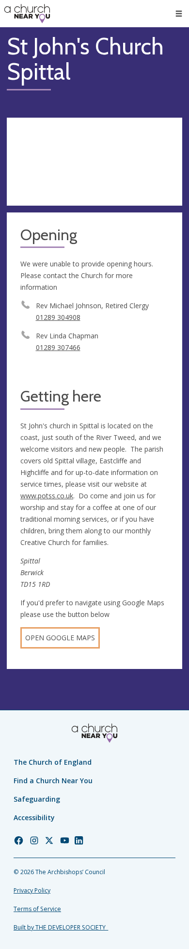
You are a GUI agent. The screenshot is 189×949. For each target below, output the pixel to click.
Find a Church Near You (53, 780)
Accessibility (34, 817)
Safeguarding (37, 799)
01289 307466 (58, 347)
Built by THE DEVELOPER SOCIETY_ (61, 927)
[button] (179, 13)
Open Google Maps (60, 637)
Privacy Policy (32, 890)
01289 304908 (58, 317)
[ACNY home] (27, 13)
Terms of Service (37, 909)
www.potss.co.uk (46, 495)
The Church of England (53, 762)
